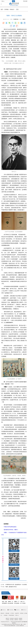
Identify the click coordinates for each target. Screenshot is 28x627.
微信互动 (17, 609)
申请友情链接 (11, 615)
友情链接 (5, 615)
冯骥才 (23, 19)
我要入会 (24, 609)
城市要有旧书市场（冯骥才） (10, 529)
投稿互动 (4, 609)
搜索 (13, 1)
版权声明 (17, 613)
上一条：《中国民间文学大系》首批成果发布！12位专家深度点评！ (14, 585)
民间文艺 (12, 9)
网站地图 (25, 1)
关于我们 (12, 613)
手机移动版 (11, 609)
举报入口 (17, 615)
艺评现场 (6, 9)
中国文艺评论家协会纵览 (8, 526)
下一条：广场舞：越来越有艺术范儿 (9, 586)
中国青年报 (15, 19)
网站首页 (2, 613)
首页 (2, 9)
